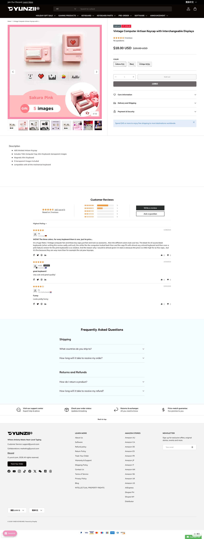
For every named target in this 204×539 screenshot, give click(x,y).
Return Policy (80, 451)
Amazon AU (130, 438)
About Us (79, 438)
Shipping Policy (81, 465)
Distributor (129, 501)
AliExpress (129, 488)
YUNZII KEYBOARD (19, 521)
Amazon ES (130, 451)
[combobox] (112, 8)
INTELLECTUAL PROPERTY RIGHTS (89, 488)
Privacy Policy (81, 478)
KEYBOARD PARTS (105, 15)
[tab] (14, 146)
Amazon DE (130, 447)
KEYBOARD (86, 15)
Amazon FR (130, 456)
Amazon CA (130, 442)
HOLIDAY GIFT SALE (44, 15)
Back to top (102, 419)
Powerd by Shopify (31, 521)
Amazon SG (130, 474)
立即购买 (155, 84)
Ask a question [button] (150, 214)
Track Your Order (17, 464)
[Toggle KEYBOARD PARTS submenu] (114, 15)
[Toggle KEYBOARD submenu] (93, 15)
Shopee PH (129, 492)
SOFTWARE (139, 15)
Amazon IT (129, 465)
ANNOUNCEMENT (157, 15)
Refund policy (80, 447)
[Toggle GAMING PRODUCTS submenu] (77, 15)
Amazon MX (130, 469)
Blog (77, 483)
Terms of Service (81, 474)
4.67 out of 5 (60, 210)
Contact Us (79, 469)
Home (9, 21)
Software (79, 442)
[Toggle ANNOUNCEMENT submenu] (167, 15)
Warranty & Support (83, 460)
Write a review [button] (150, 208)
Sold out (167, 77)
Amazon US (130, 483)
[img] (38, 230)
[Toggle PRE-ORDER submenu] (130, 15)
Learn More (28, 2)
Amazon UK (130, 478)
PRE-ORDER (124, 15)
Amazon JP (129, 460)
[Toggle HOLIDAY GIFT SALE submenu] (54, 15)
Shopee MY (129, 497)
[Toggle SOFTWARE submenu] (146, 15)
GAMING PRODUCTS (67, 15)
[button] (195, 8)
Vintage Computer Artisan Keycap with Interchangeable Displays (26, 21)
